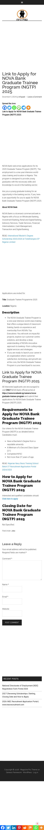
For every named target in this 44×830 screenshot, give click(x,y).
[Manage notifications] (37, 824)
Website (5, 609)
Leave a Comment (35, 97)
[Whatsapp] (14, 108)
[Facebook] (4, 108)
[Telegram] (24, 108)
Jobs (13, 531)
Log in (35, 772)
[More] (28, 108)
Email (5, 597)
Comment (7, 559)
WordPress (27, 772)
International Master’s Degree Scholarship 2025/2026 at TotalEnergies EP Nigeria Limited (21, 239)
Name (5, 584)
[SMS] (19, 108)
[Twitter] (9, 108)
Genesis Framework (14, 772)
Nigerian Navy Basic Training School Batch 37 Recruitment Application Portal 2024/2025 (20, 466)
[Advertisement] (22, 49)
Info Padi (22, 15)
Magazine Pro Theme (28, 770)
